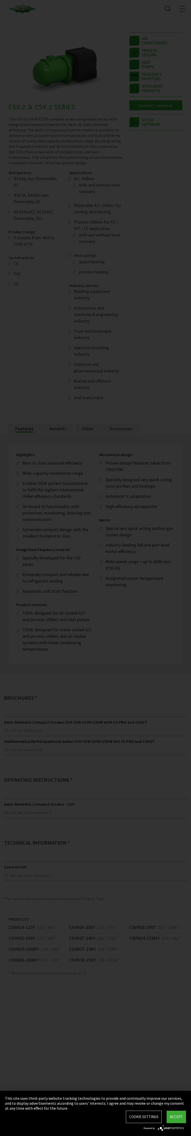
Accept (176, 1116)
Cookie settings (143, 1116)
